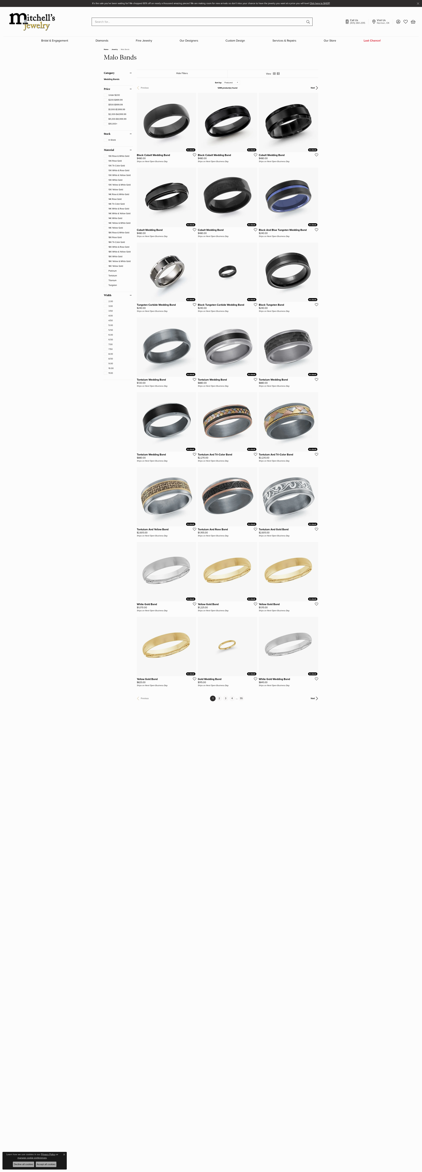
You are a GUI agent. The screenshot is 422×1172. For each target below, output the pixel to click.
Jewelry (115, 49)
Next (313, 88)
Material (109, 150)
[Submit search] (308, 22)
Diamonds (102, 41)
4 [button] (232, 698)
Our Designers (189, 41)
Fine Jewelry (144, 41)
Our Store (330, 41)
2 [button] (219, 698)
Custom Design (235, 41)
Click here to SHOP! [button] (320, 3)
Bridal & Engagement (54, 41)
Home (106, 49)
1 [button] (214, 698)
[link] (357, 21)
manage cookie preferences (32, 1158)
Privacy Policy (48, 1154)
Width (107, 295)
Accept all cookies (46, 1164)
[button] (398, 21)
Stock (107, 134)
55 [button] (241, 698)
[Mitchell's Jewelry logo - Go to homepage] (32, 21)
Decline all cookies (23, 1164)
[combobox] (198, 22)
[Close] (418, 3)
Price (107, 89)
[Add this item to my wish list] (193, 154)
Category (109, 73)
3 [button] (225, 698)
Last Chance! (372, 41)
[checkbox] (112, 95)
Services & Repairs (284, 41)
